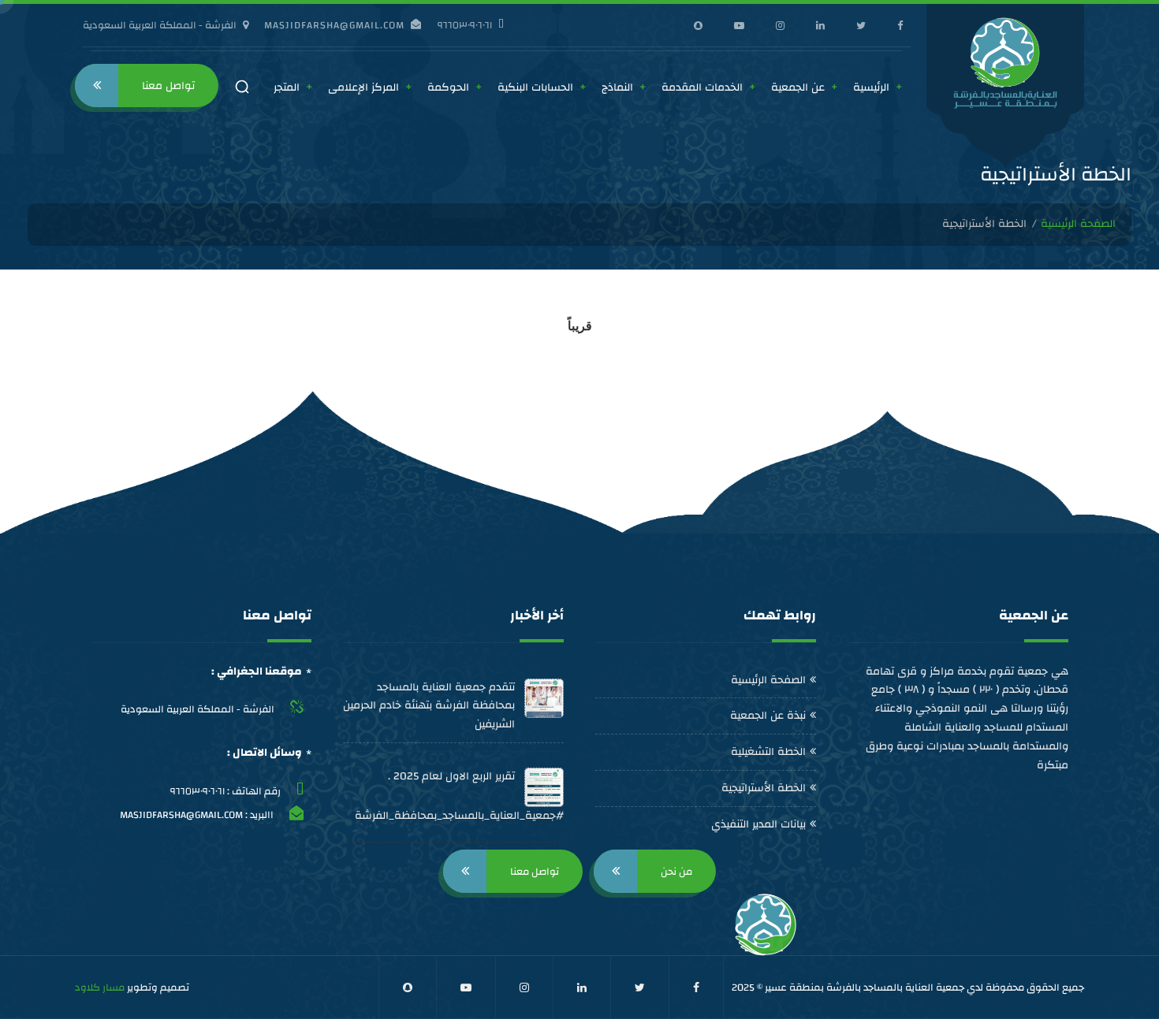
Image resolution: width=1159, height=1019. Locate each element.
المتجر (287, 87)
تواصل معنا (168, 86)
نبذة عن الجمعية (768, 715)
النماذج (617, 87)
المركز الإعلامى (363, 87)
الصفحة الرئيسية (1078, 224)
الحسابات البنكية (535, 87)
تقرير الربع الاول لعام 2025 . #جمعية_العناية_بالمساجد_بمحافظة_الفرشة (459, 796)
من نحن (676, 871)
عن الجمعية (798, 87)
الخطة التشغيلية (768, 752)
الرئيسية (871, 87)
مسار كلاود (100, 987)
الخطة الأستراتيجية (763, 788)
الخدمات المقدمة (702, 87)
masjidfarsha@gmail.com (334, 25)
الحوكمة (448, 87)
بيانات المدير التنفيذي (758, 824)
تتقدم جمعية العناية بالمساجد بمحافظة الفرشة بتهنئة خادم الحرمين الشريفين (429, 706)
